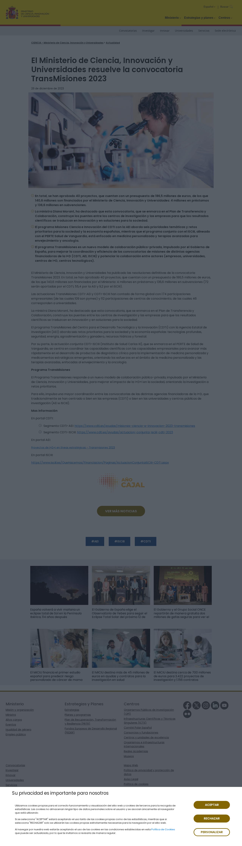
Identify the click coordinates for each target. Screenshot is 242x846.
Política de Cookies (163, 829)
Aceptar (212, 805)
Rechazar (212, 818)
